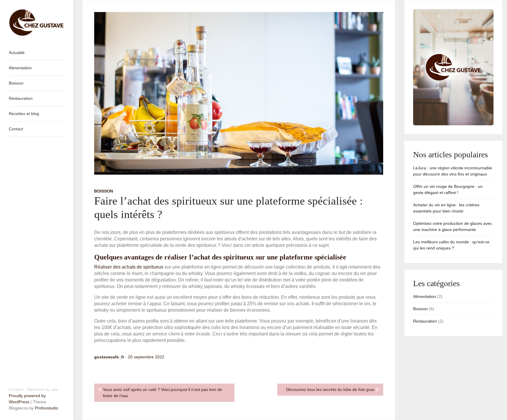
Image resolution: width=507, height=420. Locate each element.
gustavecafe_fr (109, 357)
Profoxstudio (46, 408)
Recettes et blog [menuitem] (24, 113)
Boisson (103, 191)
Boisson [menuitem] (16, 83)
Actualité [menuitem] (17, 52)
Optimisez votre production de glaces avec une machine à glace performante (452, 226)
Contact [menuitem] (16, 128)
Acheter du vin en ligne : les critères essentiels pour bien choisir (446, 208)
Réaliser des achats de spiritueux (128, 266)
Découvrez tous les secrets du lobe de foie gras (330, 389)
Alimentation (424, 296)
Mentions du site (42, 389)
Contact (16, 389)
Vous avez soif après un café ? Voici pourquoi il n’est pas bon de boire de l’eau (162, 392)
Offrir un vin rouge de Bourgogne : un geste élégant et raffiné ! (448, 189)
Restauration (425, 321)
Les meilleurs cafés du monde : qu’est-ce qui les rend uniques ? (451, 244)
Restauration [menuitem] (21, 98)
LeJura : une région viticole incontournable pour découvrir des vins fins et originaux (452, 171)
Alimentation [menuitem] (20, 67)
